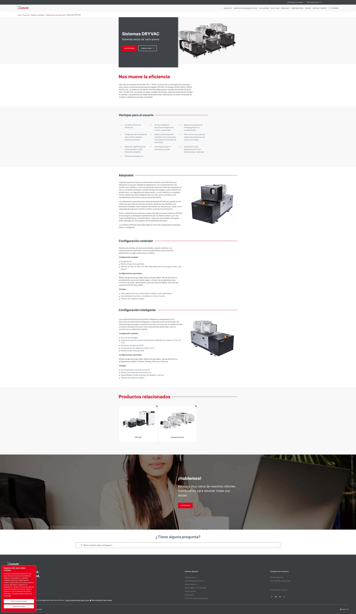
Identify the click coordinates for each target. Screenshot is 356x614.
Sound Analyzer (190, 584)
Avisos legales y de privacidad (195, 588)
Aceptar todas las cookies (19, 601)
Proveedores (189, 595)
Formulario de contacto (278, 590)
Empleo (308, 8)
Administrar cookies (19, 606)
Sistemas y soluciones (37, 15)
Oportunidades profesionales (280, 581)
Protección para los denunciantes (196, 598)
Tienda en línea (146, 48)
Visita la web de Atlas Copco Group (77, 600)
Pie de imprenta (190, 591)
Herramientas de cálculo (193, 581)
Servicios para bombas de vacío (245, 8)
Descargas (285, 8)
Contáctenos (129, 48)
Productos (228, 8)
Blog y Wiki (275, 8)
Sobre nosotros (297, 8)
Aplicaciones (264, 8)
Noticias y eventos (320, 8)
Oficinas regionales (277, 577)
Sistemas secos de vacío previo (55, 15)
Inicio (19, 15)
